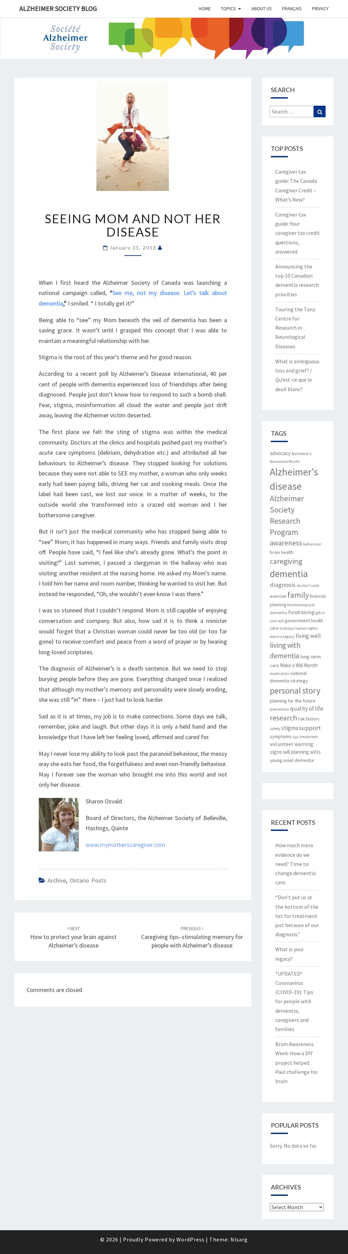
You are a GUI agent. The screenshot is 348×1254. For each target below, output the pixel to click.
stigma (289, 728)
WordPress (190, 1239)
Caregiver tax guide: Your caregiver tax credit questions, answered (297, 233)
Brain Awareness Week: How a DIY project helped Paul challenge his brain (296, 1062)
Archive (57, 880)
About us (261, 8)
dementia (289, 574)
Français (292, 8)
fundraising (301, 612)
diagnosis (283, 585)
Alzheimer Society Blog (58, 8)
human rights (306, 628)
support (310, 728)
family (298, 595)
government (297, 620)
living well (308, 636)
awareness (286, 542)
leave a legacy (282, 636)
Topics (228, 8)
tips (296, 737)
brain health (281, 552)
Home (205, 8)
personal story (295, 690)
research (283, 717)
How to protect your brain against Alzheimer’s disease (73, 937)
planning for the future (292, 701)
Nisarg (239, 1239)
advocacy (280, 453)
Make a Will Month (299, 665)
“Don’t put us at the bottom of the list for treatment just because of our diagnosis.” (297, 916)
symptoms (281, 736)
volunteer (281, 744)
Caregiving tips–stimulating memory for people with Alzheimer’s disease (192, 937)
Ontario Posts (88, 880)
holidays (287, 628)
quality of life (306, 708)
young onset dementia (292, 760)
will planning (296, 752)
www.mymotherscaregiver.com (125, 845)
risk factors (308, 719)
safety (275, 728)
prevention (279, 709)
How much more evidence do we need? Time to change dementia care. (295, 864)
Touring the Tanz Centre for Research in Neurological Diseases (295, 328)
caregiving (286, 561)
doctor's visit (308, 585)
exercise (278, 596)
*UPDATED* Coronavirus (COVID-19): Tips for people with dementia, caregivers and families (294, 1001)
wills (315, 752)
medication (280, 673)
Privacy (320, 8)
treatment (309, 736)
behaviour (312, 543)
